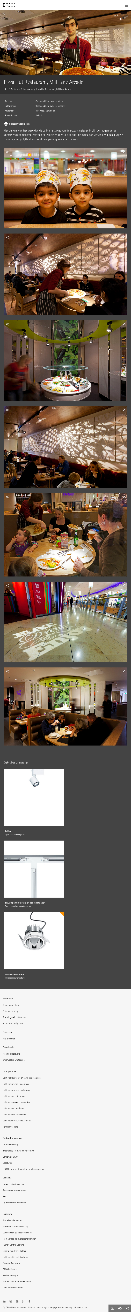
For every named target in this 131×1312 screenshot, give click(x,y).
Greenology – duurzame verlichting (18, 1150)
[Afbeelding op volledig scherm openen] (65, 191)
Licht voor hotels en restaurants (17, 1120)
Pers (4, 1196)
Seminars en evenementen (14, 1190)
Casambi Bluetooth (11, 1263)
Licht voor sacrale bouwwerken (16, 1102)
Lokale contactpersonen (13, 1184)
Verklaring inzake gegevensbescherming (54, 1307)
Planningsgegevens (11, 1053)
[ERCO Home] (9, 5)
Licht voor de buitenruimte (15, 1096)
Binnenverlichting (11, 1005)
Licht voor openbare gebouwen (17, 1090)
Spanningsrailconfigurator (14, 1017)
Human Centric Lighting (13, 1244)
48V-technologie (10, 1275)
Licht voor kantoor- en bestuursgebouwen (22, 1077)
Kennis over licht (10, 1126)
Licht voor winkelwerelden (14, 1114)
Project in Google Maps (19, 123)
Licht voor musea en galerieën (16, 1084)
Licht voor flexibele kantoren (15, 1257)
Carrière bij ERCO (10, 1156)
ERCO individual (10, 1269)
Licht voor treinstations (13, 1287)
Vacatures (7, 1162)
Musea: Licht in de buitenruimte (17, 1281)
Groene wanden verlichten (14, 1251)
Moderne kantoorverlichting (15, 1226)
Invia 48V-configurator (13, 1023)
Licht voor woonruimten (14, 1108)
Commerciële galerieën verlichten (18, 1232)
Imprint (31, 1307)
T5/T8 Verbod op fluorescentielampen (19, 1238)
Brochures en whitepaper (14, 1059)
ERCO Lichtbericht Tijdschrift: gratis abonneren (24, 1169)
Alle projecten (9, 1038)
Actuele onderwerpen (12, 1220)
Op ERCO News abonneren (14, 1202)
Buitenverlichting (10, 1011)
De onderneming (10, 1144)
